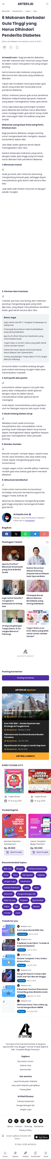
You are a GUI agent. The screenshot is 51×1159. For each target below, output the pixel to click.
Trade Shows (14, 796)
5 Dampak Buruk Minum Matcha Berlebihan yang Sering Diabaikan (23, 330)
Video (25, 906)
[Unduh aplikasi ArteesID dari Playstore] (17, 1137)
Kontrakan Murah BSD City (30, 930)
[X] (16, 534)
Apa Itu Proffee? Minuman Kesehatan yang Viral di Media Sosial (23, 337)
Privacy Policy (25, 1130)
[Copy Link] (44, 534)
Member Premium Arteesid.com (12, 842)
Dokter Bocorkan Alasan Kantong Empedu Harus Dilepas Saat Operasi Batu (23, 351)
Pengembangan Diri (27, 894)
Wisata (36, 906)
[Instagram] (22, 1121)
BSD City (8, 868)
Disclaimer (39, 1126)
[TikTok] (29, 1121)
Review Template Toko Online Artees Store (32, 960)
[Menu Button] (3, 4)
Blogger (19, 868)
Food (6, 875)
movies (7, 913)
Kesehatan (25, 881)
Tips (16, 906)
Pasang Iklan (25, 1089)
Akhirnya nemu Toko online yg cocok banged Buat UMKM (32, 1006)
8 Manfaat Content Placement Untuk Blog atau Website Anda (32, 990)
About (10, 1126)
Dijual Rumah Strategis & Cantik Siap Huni (25, 745)
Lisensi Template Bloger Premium (38, 842)
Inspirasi (41, 875)
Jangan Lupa (10, 881)
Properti (23, 900)
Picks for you (9, 900)
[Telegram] (35, 534)
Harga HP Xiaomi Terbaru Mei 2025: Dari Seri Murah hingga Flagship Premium (31, 975)
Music (36, 887)
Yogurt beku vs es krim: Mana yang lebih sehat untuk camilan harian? (25, 344)
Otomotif (8, 894)
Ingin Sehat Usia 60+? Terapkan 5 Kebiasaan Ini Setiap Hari (25, 324)
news (18, 913)
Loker (26, 887)
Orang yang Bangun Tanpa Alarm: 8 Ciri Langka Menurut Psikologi (25, 358)
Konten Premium (11, 887)
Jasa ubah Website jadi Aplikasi (26, 1085)
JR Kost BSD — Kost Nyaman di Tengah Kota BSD (23, 712)
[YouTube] (35, 1121)
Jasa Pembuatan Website (25, 1081)
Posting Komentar (25, 678)
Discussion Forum (25, 1061)
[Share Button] (17, 47)
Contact (18, 1126)
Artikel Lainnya (25, 756)
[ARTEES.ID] (25, 1031)
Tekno (7, 906)
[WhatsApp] (25, 534)
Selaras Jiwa (25, 1065)
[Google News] (41, 1121)
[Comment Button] (4, 47)
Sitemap (28, 1126)
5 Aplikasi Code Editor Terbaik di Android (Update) (33, 944)
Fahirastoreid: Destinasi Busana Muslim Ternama (24, 736)
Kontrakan (22, 934)
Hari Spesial (27, 875)
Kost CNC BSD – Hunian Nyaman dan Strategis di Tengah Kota (22, 725)
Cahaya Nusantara (36, 868)
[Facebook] (6, 534)
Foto (15, 875)
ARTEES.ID (25, 4)
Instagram (30, 520)
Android (21, 950)
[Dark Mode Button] (47, 4)
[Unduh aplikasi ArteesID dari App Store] (41, 1137)
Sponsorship (37, 900)
